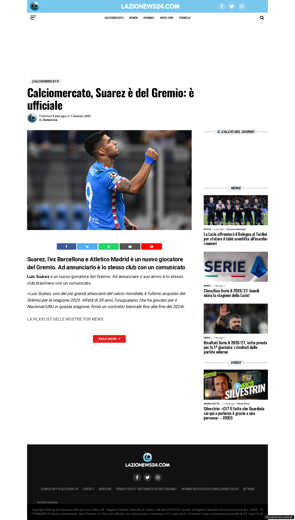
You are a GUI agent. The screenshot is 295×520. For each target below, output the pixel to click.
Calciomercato (114, 17)
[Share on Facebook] (67, 246)
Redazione (50, 120)
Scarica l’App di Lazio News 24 (59, 489)
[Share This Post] (109, 246)
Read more (108, 339)
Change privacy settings (279, 517)
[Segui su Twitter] (147, 477)
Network (248, 489)
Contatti (88, 489)
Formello (185, 17)
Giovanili (148, 17)
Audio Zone (166, 17)
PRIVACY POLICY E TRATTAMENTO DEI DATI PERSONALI (146, 489)
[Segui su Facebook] (137, 477)
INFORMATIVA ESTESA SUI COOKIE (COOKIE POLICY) (209, 489)
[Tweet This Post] (88, 246)
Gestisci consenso (47, 502)
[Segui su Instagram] (158, 477)
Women (133, 17)
